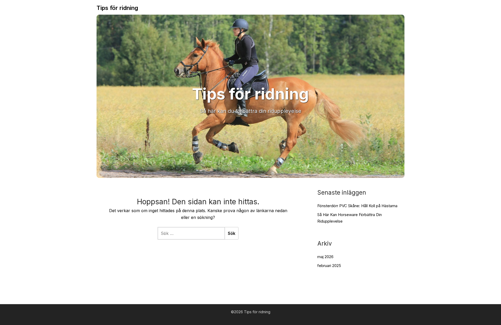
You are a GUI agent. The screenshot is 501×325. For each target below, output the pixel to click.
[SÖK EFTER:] (191, 233)
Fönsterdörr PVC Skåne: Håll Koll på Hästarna (357, 205)
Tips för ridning (117, 7)
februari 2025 (329, 265)
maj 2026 (325, 256)
